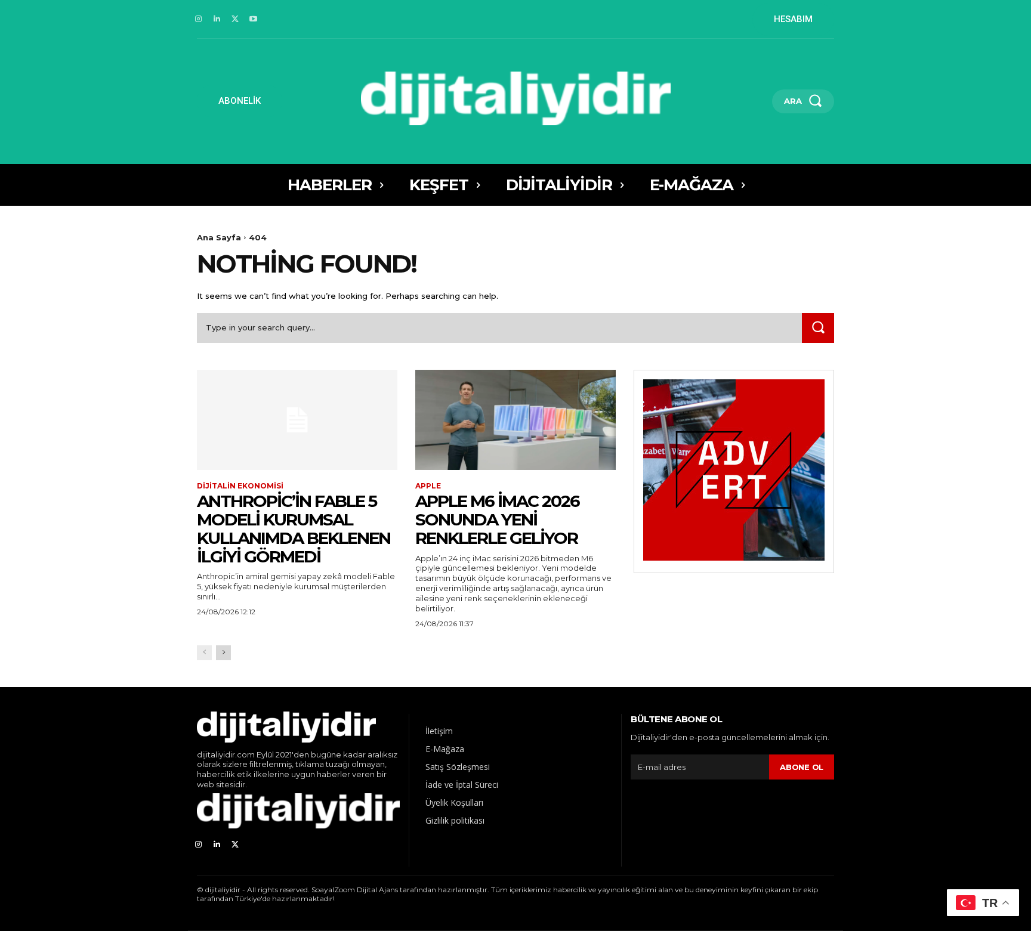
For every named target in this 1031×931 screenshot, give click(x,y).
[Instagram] (198, 19)
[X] (235, 19)
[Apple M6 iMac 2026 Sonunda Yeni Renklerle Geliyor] (515, 420)
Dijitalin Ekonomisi (240, 486)
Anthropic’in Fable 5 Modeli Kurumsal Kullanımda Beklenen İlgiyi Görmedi (293, 528)
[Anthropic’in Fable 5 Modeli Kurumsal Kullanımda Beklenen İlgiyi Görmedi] (297, 420)
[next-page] (223, 652)
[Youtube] (253, 19)
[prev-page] (204, 652)
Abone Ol (801, 767)
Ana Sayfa (219, 237)
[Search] (818, 327)
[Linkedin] (217, 19)
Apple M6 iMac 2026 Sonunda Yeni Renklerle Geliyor (497, 519)
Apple (428, 486)
